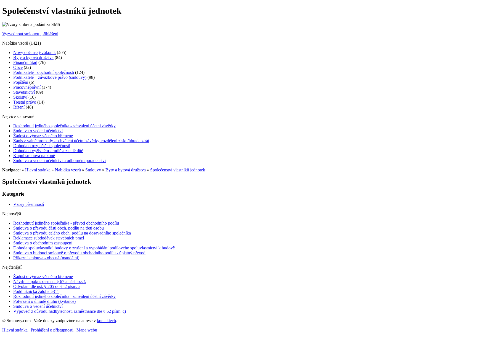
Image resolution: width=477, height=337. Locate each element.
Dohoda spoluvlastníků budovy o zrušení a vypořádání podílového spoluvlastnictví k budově (94, 248)
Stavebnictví (24, 92)
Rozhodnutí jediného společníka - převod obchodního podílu (66, 223)
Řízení (19, 107)
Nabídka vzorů (68, 170)
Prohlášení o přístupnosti (52, 330)
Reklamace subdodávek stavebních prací (48, 238)
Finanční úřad (25, 62)
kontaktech (106, 320)
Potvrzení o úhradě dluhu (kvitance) (44, 301)
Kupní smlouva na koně (34, 155)
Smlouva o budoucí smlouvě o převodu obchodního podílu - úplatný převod (79, 252)
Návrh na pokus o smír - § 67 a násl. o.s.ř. (49, 281)
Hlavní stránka (38, 170)
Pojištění (20, 82)
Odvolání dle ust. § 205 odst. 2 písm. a (46, 286)
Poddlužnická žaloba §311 (36, 291)
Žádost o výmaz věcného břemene (43, 135)
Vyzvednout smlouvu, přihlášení (30, 33)
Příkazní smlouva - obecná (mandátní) (46, 257)
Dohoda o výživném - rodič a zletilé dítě (48, 150)
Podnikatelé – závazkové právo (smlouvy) (49, 77)
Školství (20, 97)
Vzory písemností (28, 204)
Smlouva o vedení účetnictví (38, 130)
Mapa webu (86, 330)
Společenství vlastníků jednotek (177, 170)
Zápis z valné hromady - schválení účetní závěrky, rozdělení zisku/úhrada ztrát (81, 140)
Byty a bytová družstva (33, 57)
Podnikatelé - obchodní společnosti (43, 72)
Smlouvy (93, 170)
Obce (18, 67)
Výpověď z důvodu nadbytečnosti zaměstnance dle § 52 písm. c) (69, 311)
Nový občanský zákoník (34, 52)
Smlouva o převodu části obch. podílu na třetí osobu (58, 228)
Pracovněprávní (27, 87)
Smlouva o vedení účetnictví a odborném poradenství (59, 160)
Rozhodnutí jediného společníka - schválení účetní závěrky (64, 125)
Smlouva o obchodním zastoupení (42, 243)
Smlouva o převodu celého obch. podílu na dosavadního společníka (72, 233)
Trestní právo (24, 102)
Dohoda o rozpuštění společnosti (41, 145)
